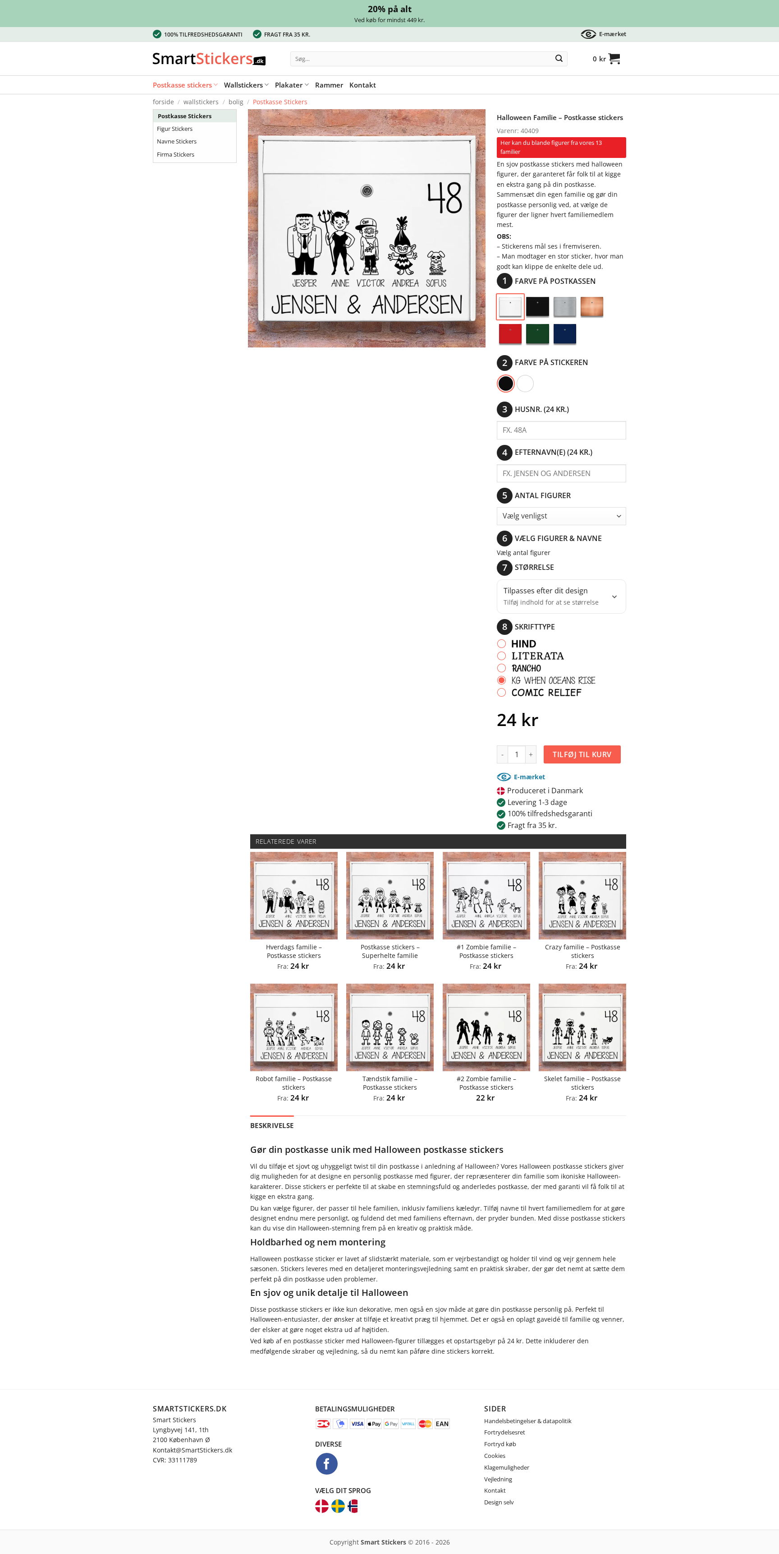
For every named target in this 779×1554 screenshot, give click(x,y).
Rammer (329, 84)
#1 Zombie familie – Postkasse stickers (486, 951)
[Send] (559, 59)
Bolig (236, 101)
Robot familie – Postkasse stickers (294, 1083)
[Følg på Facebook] (327, 1464)
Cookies (494, 1456)
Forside (163, 101)
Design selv (499, 1502)
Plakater (288, 84)
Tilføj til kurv (582, 754)
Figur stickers (174, 129)
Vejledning (498, 1479)
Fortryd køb (500, 1444)
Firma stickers (175, 154)
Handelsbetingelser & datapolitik (528, 1421)
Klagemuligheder (506, 1467)
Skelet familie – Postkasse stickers (582, 1083)
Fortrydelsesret (504, 1432)
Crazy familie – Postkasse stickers (582, 951)
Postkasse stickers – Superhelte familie (390, 951)
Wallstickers (243, 84)
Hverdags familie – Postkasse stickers (294, 951)
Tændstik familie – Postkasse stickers (389, 1083)
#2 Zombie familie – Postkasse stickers (486, 1083)
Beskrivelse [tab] (271, 1125)
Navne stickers (177, 141)
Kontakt (362, 84)
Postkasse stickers (182, 84)
